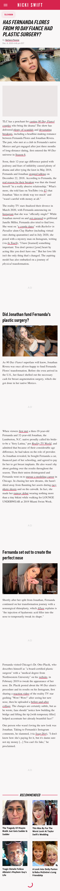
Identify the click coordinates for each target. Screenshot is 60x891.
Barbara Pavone (12, 40)
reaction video (21, 693)
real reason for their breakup (18, 182)
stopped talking (37, 174)
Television (8, 14)
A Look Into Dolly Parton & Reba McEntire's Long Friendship (44, 872)
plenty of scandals (23, 129)
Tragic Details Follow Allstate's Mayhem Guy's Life (14, 872)
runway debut (21, 493)
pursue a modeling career (40, 476)
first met (23, 431)
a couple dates (26, 226)
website (43, 677)
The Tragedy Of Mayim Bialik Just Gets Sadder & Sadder (14, 831)
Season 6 (20, 154)
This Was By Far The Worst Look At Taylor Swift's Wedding (43, 831)
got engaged (36, 218)
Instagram (54, 79)
